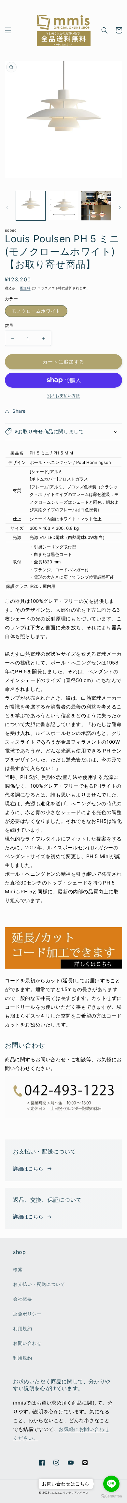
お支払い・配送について (39, 1284)
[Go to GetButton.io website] (111, 1496)
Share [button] (19, 411)
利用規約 (22, 1328)
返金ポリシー (27, 1314)
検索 (17, 1269)
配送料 (25, 288)
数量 (9, 325)
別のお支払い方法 (63, 395)
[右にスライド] (120, 207)
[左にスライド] (7, 207)
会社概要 (22, 1299)
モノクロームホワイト (36, 311)
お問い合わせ (27, 1343)
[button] (8, 30)
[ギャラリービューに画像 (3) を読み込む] (96, 205)
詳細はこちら (28, 1169)
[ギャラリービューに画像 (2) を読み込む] (63, 205)
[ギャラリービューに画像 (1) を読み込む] (30, 205)
